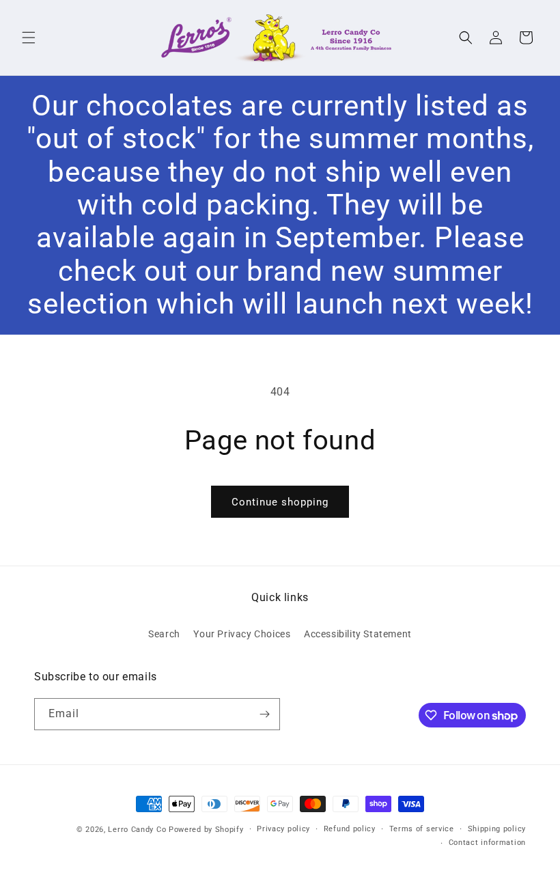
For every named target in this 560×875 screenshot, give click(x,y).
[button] (29, 38)
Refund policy (350, 828)
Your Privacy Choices (241, 633)
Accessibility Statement (358, 633)
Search (164, 633)
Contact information (487, 842)
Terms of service (421, 828)
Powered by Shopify (206, 829)
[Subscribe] (264, 714)
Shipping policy (497, 828)
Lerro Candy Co (137, 829)
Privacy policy (283, 828)
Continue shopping (280, 502)
